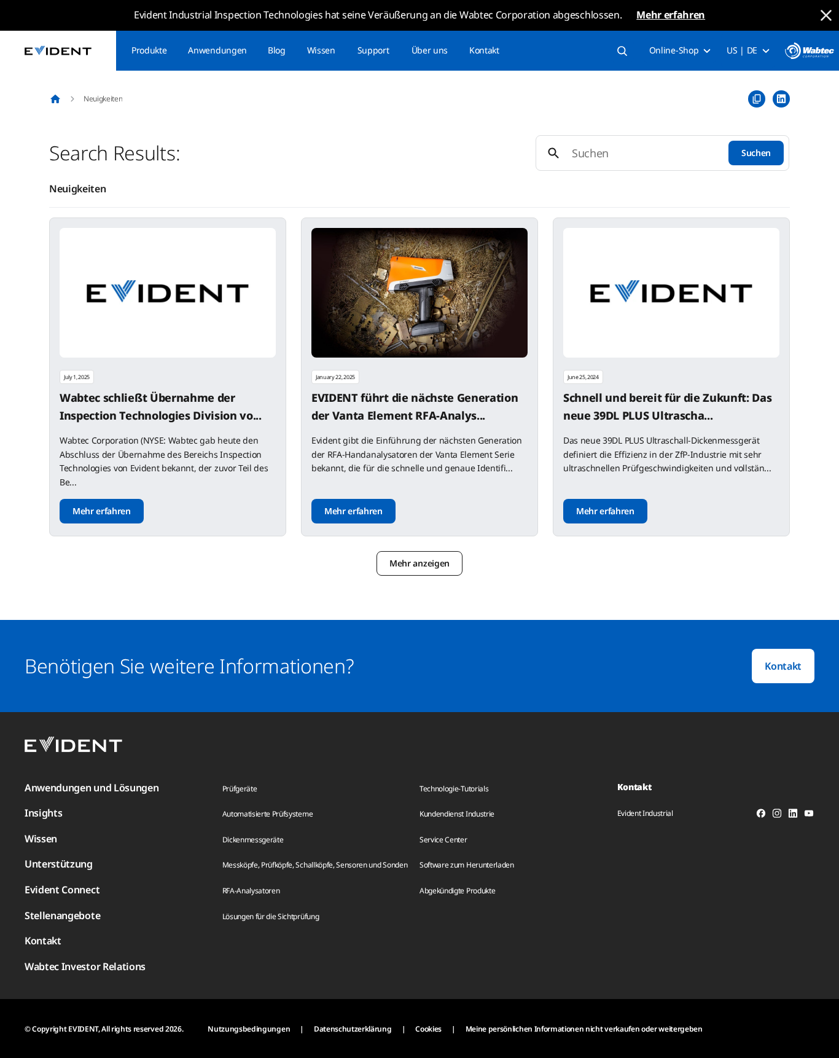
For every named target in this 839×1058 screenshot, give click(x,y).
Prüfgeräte (239, 788)
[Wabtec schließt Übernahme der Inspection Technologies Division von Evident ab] (168, 293)
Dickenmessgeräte (253, 839)
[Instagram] (776, 815)
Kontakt (484, 50)
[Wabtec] (809, 51)
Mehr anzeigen (419, 563)
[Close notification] (826, 15)
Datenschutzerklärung (353, 1029)
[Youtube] (808, 815)
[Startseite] (55, 99)
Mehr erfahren (670, 15)
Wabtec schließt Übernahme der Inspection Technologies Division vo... (161, 406)
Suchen (756, 153)
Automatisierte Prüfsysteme (267, 814)
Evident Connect (62, 889)
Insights (43, 813)
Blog (277, 50)
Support (373, 50)
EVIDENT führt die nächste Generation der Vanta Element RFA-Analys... (414, 406)
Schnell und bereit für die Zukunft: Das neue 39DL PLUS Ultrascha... (667, 406)
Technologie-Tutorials (453, 788)
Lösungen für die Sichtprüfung (270, 916)
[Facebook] (761, 815)
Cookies (428, 1029)
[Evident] (58, 51)
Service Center (443, 839)
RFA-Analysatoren (251, 890)
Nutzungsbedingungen (249, 1029)
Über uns (430, 50)
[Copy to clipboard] (756, 99)
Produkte (148, 50)
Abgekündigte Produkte (457, 890)
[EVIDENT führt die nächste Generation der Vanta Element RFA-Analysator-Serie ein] (419, 293)
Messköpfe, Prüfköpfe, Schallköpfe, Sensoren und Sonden (315, 865)
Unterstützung (59, 864)
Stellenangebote (62, 915)
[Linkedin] (792, 815)
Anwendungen (217, 50)
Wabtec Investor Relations (85, 966)
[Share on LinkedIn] (781, 99)
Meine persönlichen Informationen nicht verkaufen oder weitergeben (584, 1029)
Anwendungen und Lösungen (91, 787)
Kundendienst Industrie (456, 814)
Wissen (321, 50)
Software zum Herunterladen (466, 865)
